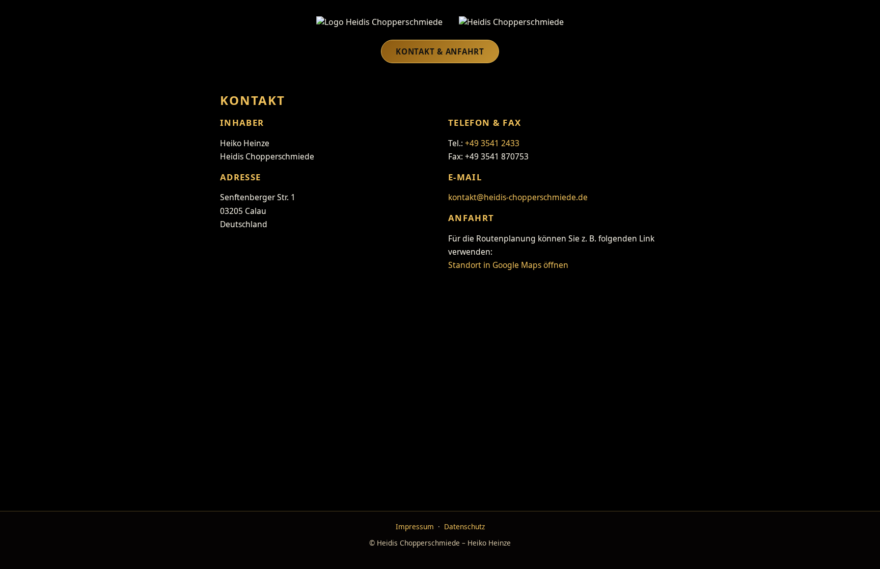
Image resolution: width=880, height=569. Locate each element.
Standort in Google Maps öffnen (508, 264)
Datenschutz (464, 526)
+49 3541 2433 (492, 143)
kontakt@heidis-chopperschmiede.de (518, 197)
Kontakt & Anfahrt (440, 51)
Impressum (415, 526)
